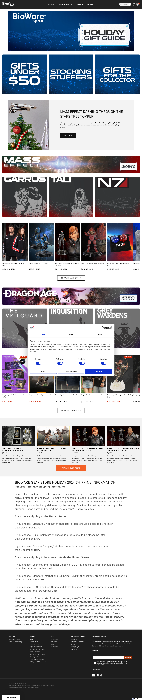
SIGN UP (128, 657)
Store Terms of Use (36, 652)
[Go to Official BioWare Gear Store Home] (17, 4)
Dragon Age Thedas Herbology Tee (92, 395)
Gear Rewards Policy (15, 642)
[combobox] (123, 4)
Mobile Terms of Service (37, 654)
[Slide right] (138, 243)
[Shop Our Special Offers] (24, 74)
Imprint (32, 639)
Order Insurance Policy (37, 659)
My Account (54, 639)
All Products (54, 647)
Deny (43, 371)
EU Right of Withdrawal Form (39, 662)
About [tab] (100, 334)
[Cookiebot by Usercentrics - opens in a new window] (103, 327)
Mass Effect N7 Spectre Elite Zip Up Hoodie (13, 264)
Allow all (99, 371)
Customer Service (14, 639)
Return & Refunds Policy (37, 649)
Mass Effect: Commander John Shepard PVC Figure (123, 449)
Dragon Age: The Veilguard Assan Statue (41, 395)
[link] (71, 31)
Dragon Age (75, 647)
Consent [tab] (42, 334)
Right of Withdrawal (36, 647)
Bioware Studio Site (77, 642)
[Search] (129, 4)
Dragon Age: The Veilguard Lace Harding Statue (120, 396)
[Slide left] (3, 243)
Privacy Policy (34, 642)
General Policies (35, 644)
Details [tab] (71, 334)
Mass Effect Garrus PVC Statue (38, 263)
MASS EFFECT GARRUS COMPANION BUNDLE (12, 449)
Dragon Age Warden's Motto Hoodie (66, 395)
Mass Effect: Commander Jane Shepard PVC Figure (67, 264)
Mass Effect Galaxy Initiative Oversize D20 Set (119, 264)
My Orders (54, 642)
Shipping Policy (34, 657)
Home (52, 644)
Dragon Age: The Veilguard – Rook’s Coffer (13, 396)
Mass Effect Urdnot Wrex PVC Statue (92, 263)
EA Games (74, 639)
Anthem (73, 644)
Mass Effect (75, 649)
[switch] (60, 363)
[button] (61, 4)
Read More (6, 462)
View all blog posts (71, 468)
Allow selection (71, 371)
